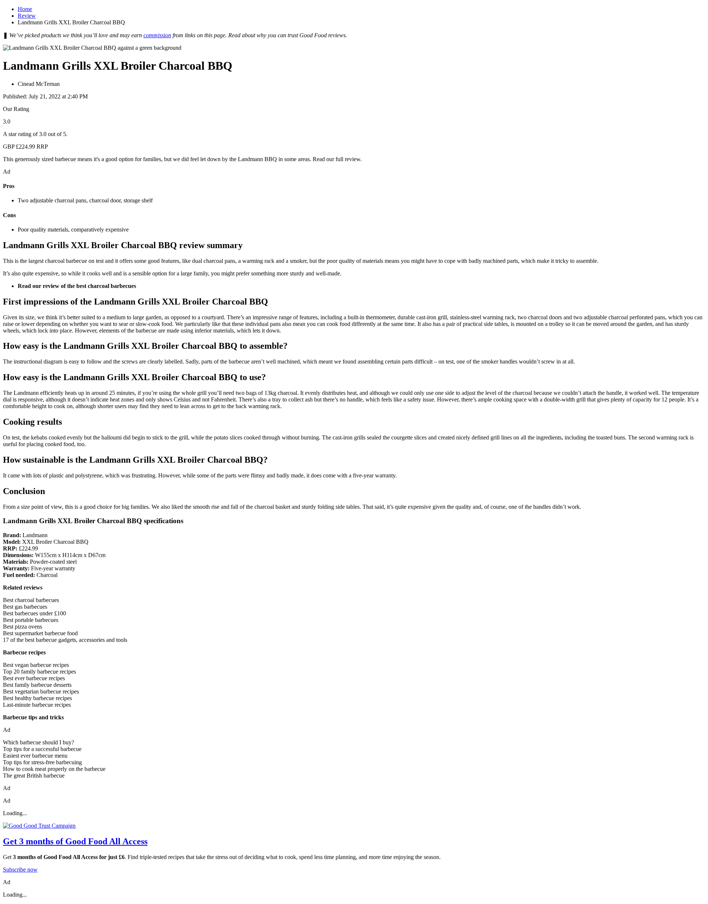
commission (157, 35)
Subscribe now (20, 869)
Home (25, 9)
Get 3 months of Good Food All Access (75, 841)
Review (27, 16)
